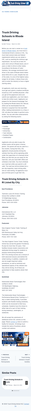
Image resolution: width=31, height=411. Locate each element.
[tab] (12, 390)
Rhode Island (14, 11)
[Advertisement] (15, 21)
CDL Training (5, 11)
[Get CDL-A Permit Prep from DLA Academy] (15, 122)
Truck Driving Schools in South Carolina (24, 358)
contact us (14, 322)
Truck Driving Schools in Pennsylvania (5, 358)
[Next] (26, 383)
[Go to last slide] (4, 383)
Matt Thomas (6, 44)
